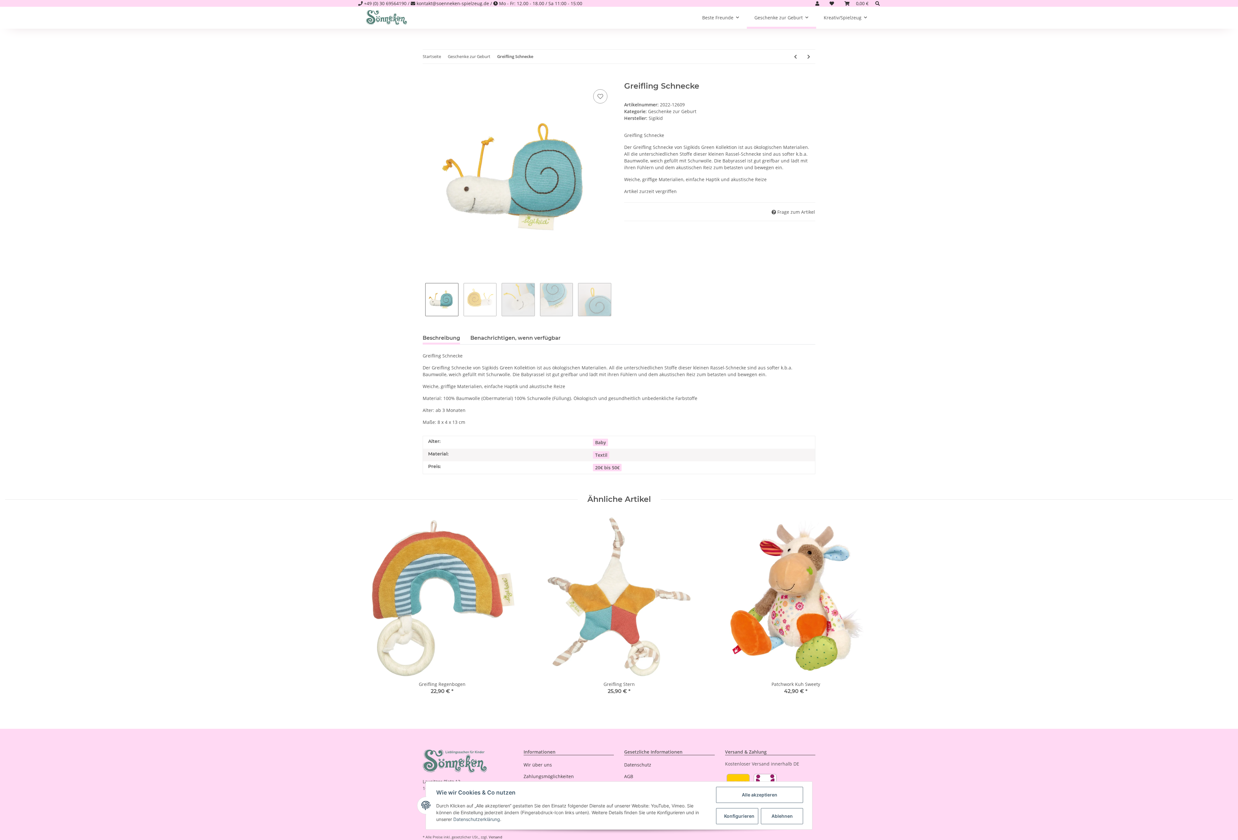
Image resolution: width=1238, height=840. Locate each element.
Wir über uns (538, 765)
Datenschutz (637, 765)
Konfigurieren (739, 816)
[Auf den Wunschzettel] (600, 96)
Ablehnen (782, 816)
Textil (601, 455)
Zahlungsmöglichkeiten (549, 776)
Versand (495, 837)
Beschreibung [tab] (441, 338)
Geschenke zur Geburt (672, 111)
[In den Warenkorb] (428, 78)
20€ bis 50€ (607, 467)
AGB (628, 776)
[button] (817, 3)
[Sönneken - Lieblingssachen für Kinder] (386, 18)
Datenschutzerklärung (476, 819)
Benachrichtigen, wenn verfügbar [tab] (515, 338)
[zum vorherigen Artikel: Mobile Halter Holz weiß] (795, 56)
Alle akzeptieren (759, 794)
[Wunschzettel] (831, 3)
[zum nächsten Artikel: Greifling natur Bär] (808, 56)
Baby (600, 442)
